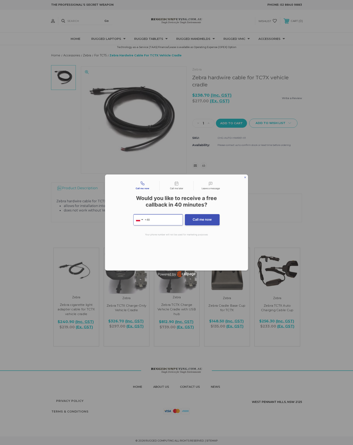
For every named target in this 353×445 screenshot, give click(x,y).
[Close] (245, 177)
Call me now (202, 219)
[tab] (142, 185)
